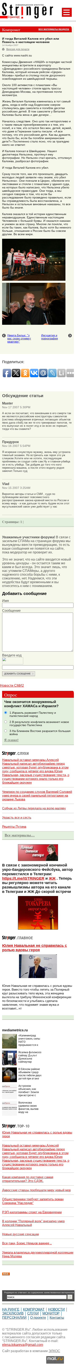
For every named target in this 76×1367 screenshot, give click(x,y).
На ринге (10, 1309)
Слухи (33, 1313)
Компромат (34, 1309)
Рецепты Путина (14, 826)
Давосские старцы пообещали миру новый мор (36, 1190)
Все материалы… (20, 835)
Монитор (51, 1313)
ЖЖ (52, 878)
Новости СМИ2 (12, 685)
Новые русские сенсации (20, 1234)
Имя (5, 601)
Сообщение (11, 610)
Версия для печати (17, 49)
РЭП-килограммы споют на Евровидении (32, 1212)
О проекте (38, 1317)
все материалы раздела (53, 29)
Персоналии (14, 1317)
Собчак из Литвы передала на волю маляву (34, 808)
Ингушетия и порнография (49, 337)
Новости (56, 1309)
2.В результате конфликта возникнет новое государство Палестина (39, 723)
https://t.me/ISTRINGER (23, 878)
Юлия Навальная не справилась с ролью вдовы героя (34, 947)
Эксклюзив (13, 1313)
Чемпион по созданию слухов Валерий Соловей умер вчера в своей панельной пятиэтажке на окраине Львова (37, 795)
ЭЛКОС (54, 1351)
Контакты (57, 1317)
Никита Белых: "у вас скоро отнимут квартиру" (19, 338)
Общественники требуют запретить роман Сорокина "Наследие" (33, 1201)
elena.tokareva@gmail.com (22, 1344)
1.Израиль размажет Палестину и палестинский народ (33, 714)
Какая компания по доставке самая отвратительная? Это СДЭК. (27, 1179)
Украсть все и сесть (16, 817)
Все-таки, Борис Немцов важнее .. (27, 1243)
